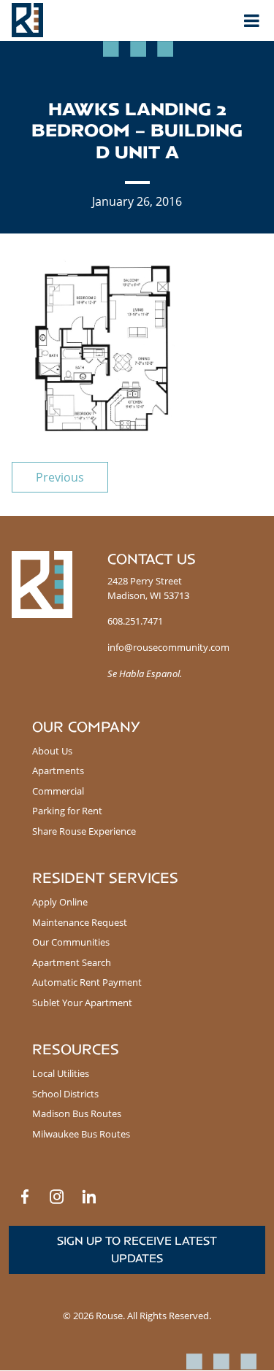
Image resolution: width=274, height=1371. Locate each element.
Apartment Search (71, 962)
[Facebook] (25, 1196)
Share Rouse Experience (84, 831)
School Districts (65, 1093)
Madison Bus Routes (76, 1113)
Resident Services (105, 878)
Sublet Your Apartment (82, 1002)
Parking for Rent (67, 810)
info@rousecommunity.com (168, 647)
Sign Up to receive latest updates (137, 1249)
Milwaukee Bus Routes (81, 1133)
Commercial (58, 791)
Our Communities (71, 942)
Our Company (86, 727)
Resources (75, 1049)
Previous (60, 477)
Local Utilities (60, 1073)
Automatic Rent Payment (87, 982)
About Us (52, 750)
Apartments (58, 770)
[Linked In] (89, 1196)
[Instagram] (57, 1196)
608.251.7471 (135, 620)
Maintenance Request (79, 922)
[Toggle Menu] (251, 20)
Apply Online (60, 901)
